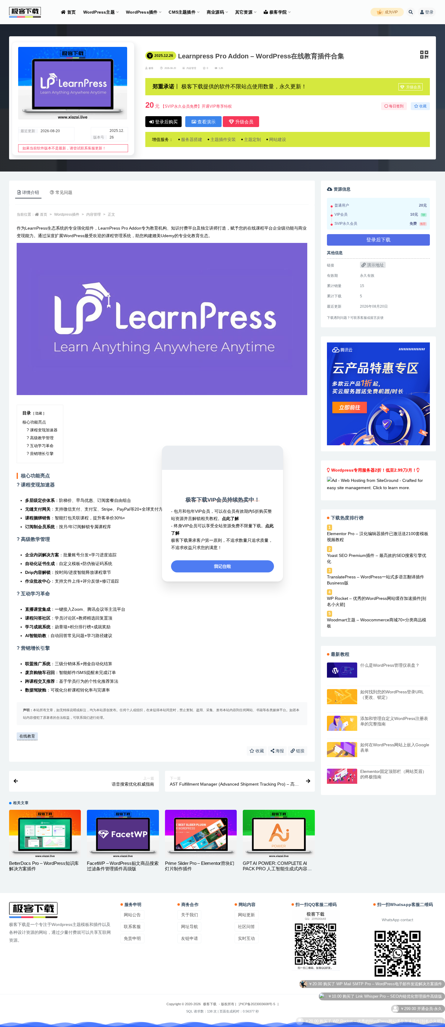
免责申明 (132, 938)
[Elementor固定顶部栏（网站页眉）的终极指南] (342, 776)
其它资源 (243, 12)
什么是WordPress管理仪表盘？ (390, 665)
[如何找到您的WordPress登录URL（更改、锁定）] (342, 696)
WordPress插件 (141, 12)
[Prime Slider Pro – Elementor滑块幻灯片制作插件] (201, 834)
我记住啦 (222, 566)
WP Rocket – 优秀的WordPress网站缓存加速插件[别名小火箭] (376, 601)
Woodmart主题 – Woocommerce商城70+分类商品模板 (376, 622)
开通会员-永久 (429, 985)
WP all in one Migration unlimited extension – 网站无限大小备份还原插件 (378, 1022)
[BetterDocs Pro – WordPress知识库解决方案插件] (45, 834)
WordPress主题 (99, 12)
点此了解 (230, 518)
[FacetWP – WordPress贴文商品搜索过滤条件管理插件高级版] (123, 834)
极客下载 (209, 1004)
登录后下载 (378, 239)
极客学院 (278, 12)
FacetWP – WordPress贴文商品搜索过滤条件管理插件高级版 (122, 866)
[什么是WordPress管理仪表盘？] (342, 670)
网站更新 (246, 914)
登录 (429, 12)
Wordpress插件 (66, 214)
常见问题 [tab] (63, 192)
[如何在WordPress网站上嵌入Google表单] (342, 749)
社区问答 (246, 926)
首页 (71, 12)
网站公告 (132, 914)
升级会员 (413, 87)
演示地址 (375, 265)
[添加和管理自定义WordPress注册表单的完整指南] (342, 723)
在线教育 (27, 736)
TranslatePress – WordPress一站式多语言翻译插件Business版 (375, 579)
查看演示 (206, 121)
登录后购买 (166, 121)
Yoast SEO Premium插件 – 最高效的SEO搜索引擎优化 (376, 558)
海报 (279, 750)
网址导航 (189, 926)
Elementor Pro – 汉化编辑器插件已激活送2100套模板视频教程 (377, 536)
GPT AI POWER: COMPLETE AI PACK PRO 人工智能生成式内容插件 (277, 869)
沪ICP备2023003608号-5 (257, 1004)
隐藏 (38, 413)
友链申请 (189, 938)
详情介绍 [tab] (30, 192)
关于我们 (189, 914)
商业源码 (215, 12)
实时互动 (246, 938)
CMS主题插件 (182, 12)
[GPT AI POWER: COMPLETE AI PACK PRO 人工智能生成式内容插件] (279, 834)
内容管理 (191, 68)
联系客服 (132, 926)
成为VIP (391, 12)
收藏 (259, 750)
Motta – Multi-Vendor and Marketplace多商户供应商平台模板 (389, 1010)
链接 (300, 750)
